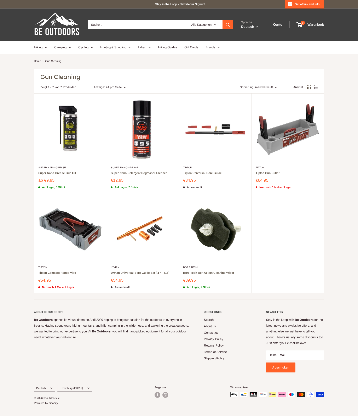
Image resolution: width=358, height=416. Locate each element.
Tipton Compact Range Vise (57, 272)
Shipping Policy (214, 358)
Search (209, 319)
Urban (142, 47)
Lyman (115, 267)
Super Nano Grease (52, 167)
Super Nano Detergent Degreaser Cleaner (139, 173)
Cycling (83, 47)
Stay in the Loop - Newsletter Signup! (180, 4)
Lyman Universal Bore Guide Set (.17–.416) (140, 272)
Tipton (187, 167)
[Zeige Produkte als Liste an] (316, 87)
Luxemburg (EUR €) (71, 388)
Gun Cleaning (53, 61)
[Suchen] (228, 24)
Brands (210, 47)
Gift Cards (191, 47)
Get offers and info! (307, 4)
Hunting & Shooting (113, 47)
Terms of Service (215, 352)
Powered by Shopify (46, 403)
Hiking (38, 47)
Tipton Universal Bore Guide (202, 173)
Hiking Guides (167, 47)
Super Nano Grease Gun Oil (57, 173)
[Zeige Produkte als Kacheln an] (309, 87)
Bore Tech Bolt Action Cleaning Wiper (208, 272)
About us (210, 326)
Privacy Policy (213, 339)
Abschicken (280, 367)
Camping (60, 47)
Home (37, 61)
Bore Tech (190, 267)
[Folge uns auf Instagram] (165, 395)
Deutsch (41, 388)
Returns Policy (214, 345)
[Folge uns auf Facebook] (157, 395)
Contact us (211, 332)
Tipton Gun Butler (267, 173)
